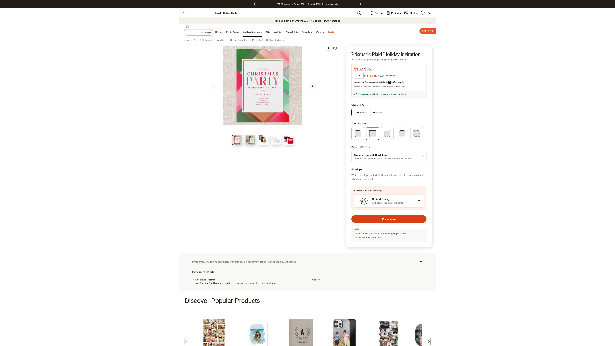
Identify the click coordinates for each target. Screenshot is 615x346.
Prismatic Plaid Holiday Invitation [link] (268, 40)
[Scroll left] (186, 341)
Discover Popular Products (222, 300)
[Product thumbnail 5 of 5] (288, 140)
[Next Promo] (360, 4)
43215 (403, 233)
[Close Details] (421, 261)
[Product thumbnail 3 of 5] (263, 140)
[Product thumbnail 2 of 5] (250, 140)
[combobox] (284, 13)
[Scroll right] (428, 341)
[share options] (328, 49)
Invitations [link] (221, 40)
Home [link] (187, 40)
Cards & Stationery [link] (202, 40)
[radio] (359, 112)
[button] (359, 13)
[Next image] (312, 86)
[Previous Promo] (256, 4)
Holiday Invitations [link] (239, 40)
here (361, 237)
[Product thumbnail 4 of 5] (276, 140)
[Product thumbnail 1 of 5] (237, 140)
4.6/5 (367, 59)
